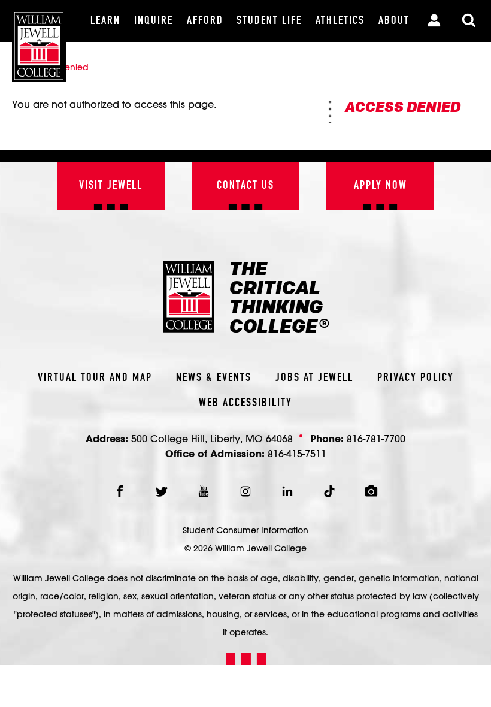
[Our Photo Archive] (371, 491)
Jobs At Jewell (314, 378)
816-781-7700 (376, 438)
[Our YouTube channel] (204, 491)
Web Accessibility (245, 403)
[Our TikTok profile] (329, 491)
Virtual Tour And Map (95, 378)
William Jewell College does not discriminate (104, 578)
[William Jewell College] (39, 41)
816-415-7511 (297, 453)
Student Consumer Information (245, 530)
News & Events (213, 378)
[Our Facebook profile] (120, 491)
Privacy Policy (415, 378)
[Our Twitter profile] (162, 491)
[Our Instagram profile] (245, 491)
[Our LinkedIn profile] (287, 491)
